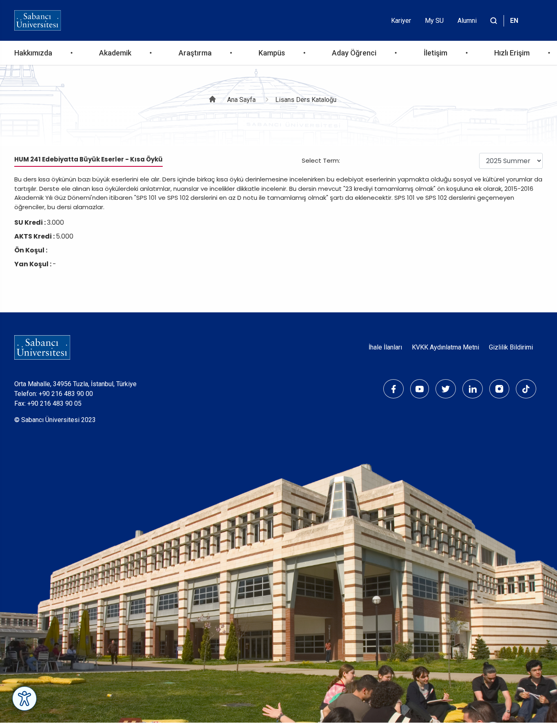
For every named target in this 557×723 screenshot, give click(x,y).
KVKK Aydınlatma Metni (445, 347)
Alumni (467, 20)
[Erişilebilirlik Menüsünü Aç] (24, 698)
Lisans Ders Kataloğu (305, 100)
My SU (434, 20)
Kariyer (401, 20)
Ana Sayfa (241, 100)
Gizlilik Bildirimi (511, 347)
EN (514, 20)
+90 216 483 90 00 (66, 394)
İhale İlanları (385, 347)
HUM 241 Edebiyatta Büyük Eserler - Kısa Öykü (88, 159)
